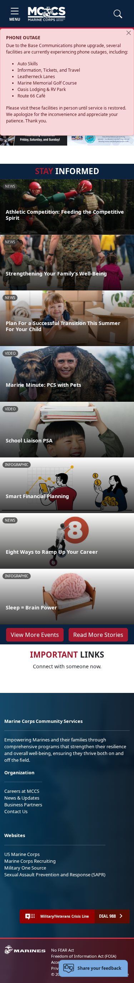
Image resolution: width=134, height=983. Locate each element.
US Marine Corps (22, 854)
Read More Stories (98, 635)
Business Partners (23, 804)
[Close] (129, 33)
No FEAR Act (62, 950)
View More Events (35, 635)
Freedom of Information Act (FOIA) (83, 956)
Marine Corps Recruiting (30, 861)
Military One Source (25, 868)
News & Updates (21, 798)
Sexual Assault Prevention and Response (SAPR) (54, 874)
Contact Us (16, 811)
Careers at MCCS (21, 791)
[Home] (46, 14)
